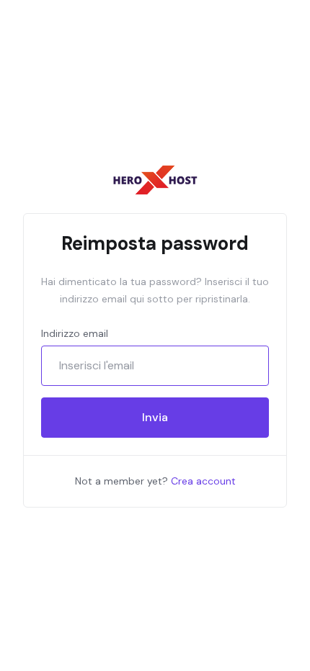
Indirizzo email (74, 333)
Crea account (203, 480)
